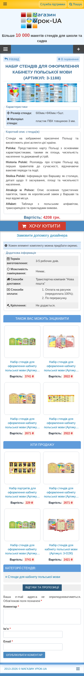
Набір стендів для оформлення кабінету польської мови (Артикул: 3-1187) (61, 423)
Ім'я (7, 628)
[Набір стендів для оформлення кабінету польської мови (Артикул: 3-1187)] (61, 398)
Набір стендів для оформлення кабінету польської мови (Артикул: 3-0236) (61, 366)
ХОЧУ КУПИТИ (44, 225)
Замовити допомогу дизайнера (42, 235)
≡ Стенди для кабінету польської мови (32, 577)
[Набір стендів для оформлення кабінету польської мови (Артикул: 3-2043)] (22, 341)
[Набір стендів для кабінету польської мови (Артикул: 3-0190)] (61, 525)
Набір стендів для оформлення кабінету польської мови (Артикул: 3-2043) (22, 366)
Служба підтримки (52, 4)
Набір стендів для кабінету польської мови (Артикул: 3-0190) (61, 549)
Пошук (77, 4)
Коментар (11, 606)
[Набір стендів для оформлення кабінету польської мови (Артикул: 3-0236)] (61, 341)
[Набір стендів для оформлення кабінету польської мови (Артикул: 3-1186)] (22, 398)
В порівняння (69, 59)
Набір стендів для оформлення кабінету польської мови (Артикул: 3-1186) (22, 423)
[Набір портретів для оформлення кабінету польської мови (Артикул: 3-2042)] (22, 468)
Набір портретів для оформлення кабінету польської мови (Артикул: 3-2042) (22, 493)
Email (8, 641)
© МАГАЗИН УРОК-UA (25, 668)
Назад (14, 59)
